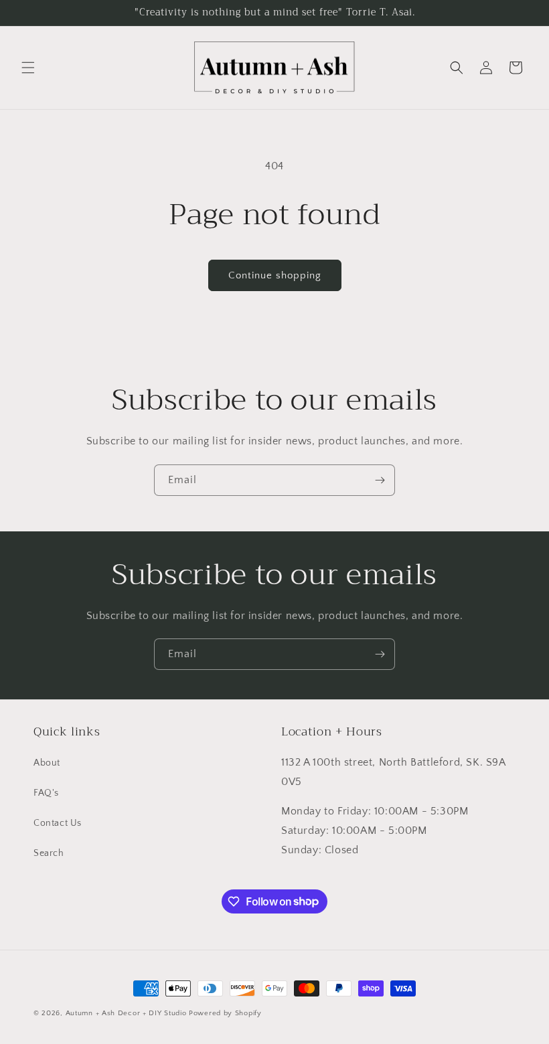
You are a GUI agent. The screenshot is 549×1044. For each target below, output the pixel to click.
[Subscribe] (379, 480)
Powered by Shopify (225, 1013)
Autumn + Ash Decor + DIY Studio (126, 1013)
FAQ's (46, 793)
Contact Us (57, 823)
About (46, 763)
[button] (28, 67)
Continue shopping (274, 275)
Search (48, 853)
